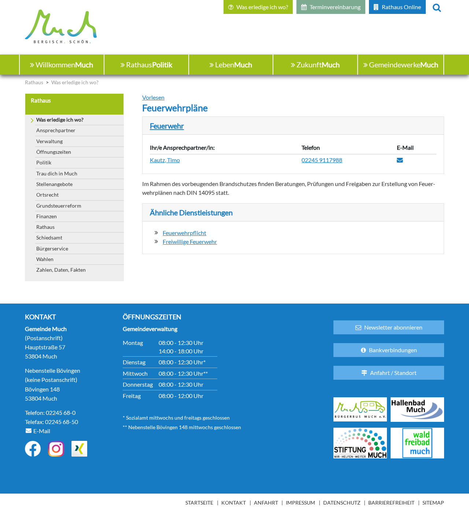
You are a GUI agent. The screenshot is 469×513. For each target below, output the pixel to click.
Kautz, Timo (165, 160)
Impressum (300, 502)
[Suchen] (436, 7)
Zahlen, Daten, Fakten (61, 270)
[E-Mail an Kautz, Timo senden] (400, 160)
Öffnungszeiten (53, 152)
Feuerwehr (167, 125)
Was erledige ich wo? (60, 119)
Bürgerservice (52, 248)
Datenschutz (342, 502)
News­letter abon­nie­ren (393, 327)
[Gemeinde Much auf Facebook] (33, 449)
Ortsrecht (47, 195)
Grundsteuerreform (58, 205)
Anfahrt (266, 502)
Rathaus (45, 227)
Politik (43, 162)
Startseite (199, 502)
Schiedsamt (49, 237)
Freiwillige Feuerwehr (190, 241)
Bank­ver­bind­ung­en (393, 349)
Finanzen (46, 216)
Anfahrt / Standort (393, 372)
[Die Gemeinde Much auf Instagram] (56, 449)
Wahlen (44, 259)
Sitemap (433, 502)
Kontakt (233, 502)
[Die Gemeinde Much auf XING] (79, 449)
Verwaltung (49, 141)
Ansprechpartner (55, 130)
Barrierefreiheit (391, 502)
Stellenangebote (54, 184)
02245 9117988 (322, 160)
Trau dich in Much (56, 173)
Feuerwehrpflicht (184, 233)
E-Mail (41, 430)
